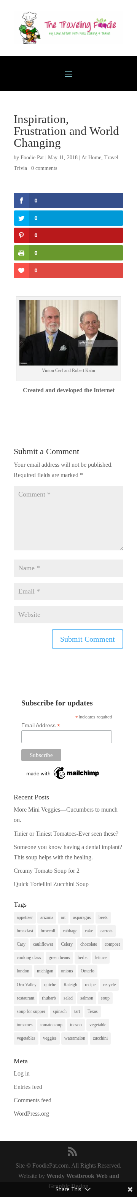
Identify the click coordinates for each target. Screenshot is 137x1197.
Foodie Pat (32, 157)
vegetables (26, 1038)
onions (67, 971)
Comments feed (32, 1100)
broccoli (48, 930)
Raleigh (70, 984)
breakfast (25, 930)
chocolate (88, 944)
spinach (60, 1011)
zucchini (100, 1038)
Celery (67, 944)
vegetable (97, 1024)
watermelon (74, 1038)
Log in (22, 1073)
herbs (83, 957)
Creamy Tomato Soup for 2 (47, 870)
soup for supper (31, 1011)
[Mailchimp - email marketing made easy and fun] (63, 779)
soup (105, 998)
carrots (106, 930)
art (63, 917)
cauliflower (43, 944)
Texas (93, 1011)
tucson (76, 1024)
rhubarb (49, 998)
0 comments (44, 168)
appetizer (25, 917)
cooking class (29, 957)
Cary (21, 944)
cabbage (70, 930)
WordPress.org (31, 1113)
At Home (91, 157)
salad (68, 998)
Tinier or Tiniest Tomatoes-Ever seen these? (66, 833)
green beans (59, 957)
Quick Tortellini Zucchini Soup (51, 884)
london (23, 971)
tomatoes (25, 1024)
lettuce (101, 957)
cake (89, 930)
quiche (50, 984)
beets (103, 917)
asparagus (82, 917)
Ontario (87, 971)
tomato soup (51, 1024)
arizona (46, 917)
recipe (90, 984)
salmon (86, 998)
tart (77, 1011)
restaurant (25, 998)
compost (112, 944)
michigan (45, 971)
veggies (50, 1038)
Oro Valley (27, 984)
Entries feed (28, 1087)
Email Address (40, 725)
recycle (109, 984)
